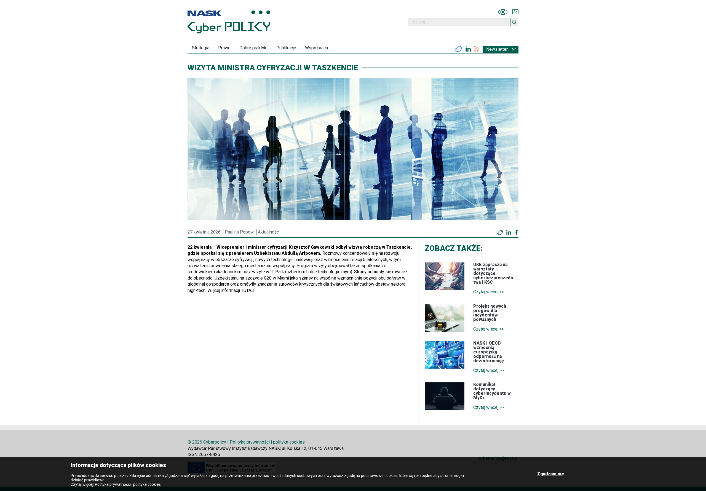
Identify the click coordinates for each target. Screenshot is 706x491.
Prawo (224, 47)
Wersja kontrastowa (503, 12)
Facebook (516, 232)
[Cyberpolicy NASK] (229, 22)
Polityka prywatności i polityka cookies (267, 442)
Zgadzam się (550, 473)
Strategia (200, 47)
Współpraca (316, 47)
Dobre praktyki (253, 47)
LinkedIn (468, 49)
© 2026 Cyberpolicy (207, 442)
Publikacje (286, 47)
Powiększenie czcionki (515, 12)
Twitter (458, 49)
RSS (476, 49)
